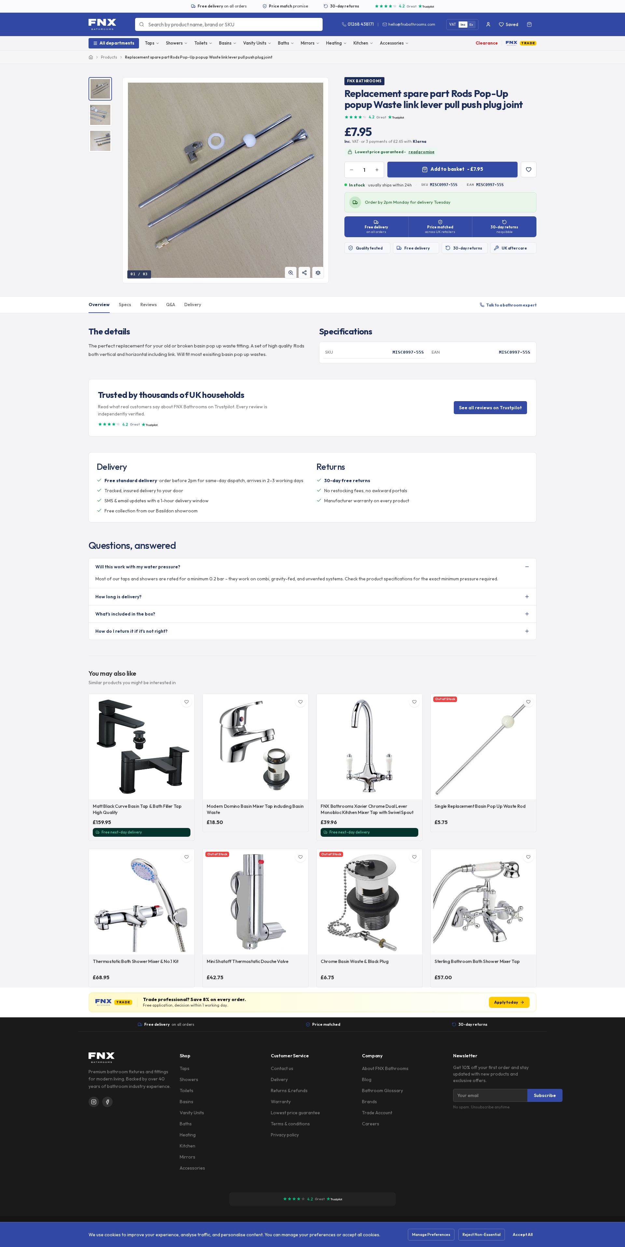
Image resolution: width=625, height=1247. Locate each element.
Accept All (523, 1234)
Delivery (192, 304)
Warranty (281, 1102)
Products (109, 57)
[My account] (488, 24)
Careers (370, 1124)
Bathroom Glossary (382, 1090)
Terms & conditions (290, 1124)
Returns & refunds (289, 1090)
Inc (463, 24)
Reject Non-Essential (482, 1234)
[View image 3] (100, 141)
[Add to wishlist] (528, 169)
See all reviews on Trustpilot (490, 408)
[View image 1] (100, 89)
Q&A (170, 304)
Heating (334, 43)
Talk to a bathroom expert (511, 304)
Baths (283, 43)
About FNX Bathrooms (385, 1068)
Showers (174, 43)
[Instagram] (94, 1102)
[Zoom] (291, 272)
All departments (117, 43)
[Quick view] (186, 791)
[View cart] (529, 24)
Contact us (282, 1068)
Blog (366, 1079)
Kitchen (361, 43)
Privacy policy (285, 1135)
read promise (422, 151)
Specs (125, 304)
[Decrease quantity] (351, 170)
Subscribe (545, 1095)
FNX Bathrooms (364, 81)
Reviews (148, 304)
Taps (149, 43)
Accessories (392, 43)
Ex (471, 24)
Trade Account (377, 1113)
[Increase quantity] (377, 170)
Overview (99, 304)
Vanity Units (254, 43)
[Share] (304, 272)
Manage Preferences (431, 1234)
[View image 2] (100, 115)
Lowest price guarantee (295, 1113)
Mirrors (307, 43)
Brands (369, 1102)
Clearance (487, 43)
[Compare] (318, 272)
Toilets (200, 43)
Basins (225, 43)
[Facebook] (107, 1102)
